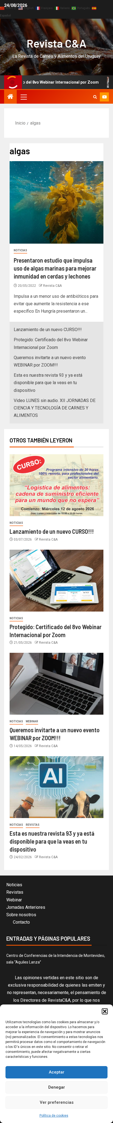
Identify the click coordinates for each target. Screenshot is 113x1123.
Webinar (32, 721)
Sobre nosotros (21, 914)
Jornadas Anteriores (25, 907)
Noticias (20, 250)
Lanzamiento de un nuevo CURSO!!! (48, 329)
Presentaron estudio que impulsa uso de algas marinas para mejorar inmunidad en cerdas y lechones (55, 268)
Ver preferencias (57, 1102)
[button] (105, 1011)
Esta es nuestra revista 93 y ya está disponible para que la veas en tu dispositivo (48, 383)
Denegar (56, 1087)
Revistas (32, 824)
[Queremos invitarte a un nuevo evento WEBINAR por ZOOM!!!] (56, 684)
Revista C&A (56, 43)
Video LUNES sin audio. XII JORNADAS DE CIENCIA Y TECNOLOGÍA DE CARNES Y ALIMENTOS (54, 408)
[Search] (95, 97)
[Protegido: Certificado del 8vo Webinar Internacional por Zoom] (56, 581)
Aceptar (56, 1072)
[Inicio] (10, 97)
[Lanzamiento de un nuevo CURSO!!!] (56, 485)
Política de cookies (53, 1116)
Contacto (21, 922)
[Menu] (23, 97)
